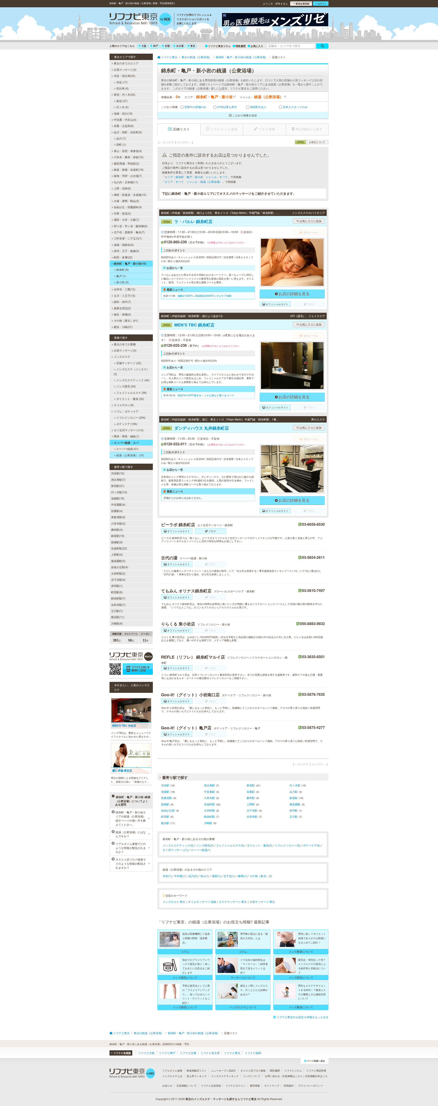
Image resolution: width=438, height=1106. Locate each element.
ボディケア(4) (311, 845)
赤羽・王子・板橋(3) (126, 251)
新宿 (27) (122, 101)
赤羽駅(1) (117, 586)
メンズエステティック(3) (178, 845)
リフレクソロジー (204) (131, 417)
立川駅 (293, 816)
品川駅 (293, 791)
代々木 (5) (122, 107)
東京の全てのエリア (126, 63)
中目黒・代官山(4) (125, 119)
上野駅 (251, 804)
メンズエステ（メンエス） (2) (131, 371)
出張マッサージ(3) (125, 69)
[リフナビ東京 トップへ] (141, 19)
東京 (192, 45)
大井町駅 (209, 810)
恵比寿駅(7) (118, 479)
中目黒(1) (180, 876)
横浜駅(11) (117, 617)
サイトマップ (271, 1085)
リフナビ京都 (188, 1053)
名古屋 (180, 45)
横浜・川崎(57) (123, 327)
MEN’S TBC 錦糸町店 (188, 325)
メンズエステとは (172, 1076)
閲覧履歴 (241, 46)
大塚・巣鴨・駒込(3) (126, 201)
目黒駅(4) (117, 511)
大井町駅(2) (118, 573)
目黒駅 (251, 791)
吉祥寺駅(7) (118, 605)
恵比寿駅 (209, 785)
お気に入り (257, 46)
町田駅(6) (117, 592)
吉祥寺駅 (252, 816)
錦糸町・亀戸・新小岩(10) (130, 263)
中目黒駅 (209, 791)
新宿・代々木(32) (124, 94)
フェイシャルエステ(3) (230, 845)
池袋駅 (165, 791)
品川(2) (193, 876)
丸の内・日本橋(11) (126, 182)
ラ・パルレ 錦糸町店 (187, 221)
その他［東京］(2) (261, 876)
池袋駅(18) (117, 498)
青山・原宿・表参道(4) (128, 151)
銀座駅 (293, 798)
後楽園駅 (294, 804)
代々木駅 (294, 785)
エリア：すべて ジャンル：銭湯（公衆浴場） (193, 182)
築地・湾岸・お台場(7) (128, 176)
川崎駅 (208, 823)
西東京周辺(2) (122, 308)
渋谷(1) (167, 876)
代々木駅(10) (119, 492)
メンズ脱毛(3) (204, 845)
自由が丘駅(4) (119, 567)
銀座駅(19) (117, 536)
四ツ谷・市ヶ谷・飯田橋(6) (130, 226)
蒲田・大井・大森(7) (126, 219)
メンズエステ (122, 356)
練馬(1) (242, 876)
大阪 (143, 45)
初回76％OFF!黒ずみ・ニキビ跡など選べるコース (206, 395)
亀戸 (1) (121, 276)
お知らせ (167, 1085)
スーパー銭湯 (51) (127, 449)
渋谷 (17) (122, 82)
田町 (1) (121, 144)
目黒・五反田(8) (124, 126)
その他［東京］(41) (126, 320)
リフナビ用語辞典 (316, 1070)
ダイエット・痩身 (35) (130, 399)
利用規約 (289, 1085)
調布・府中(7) (122, 302)
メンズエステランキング (225, 1076)
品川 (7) (121, 138)
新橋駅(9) (117, 542)
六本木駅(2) (118, 523)
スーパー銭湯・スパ (126, 443)
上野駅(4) (117, 554)
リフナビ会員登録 (211, 1085)
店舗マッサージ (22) (128, 363)
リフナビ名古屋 (210, 1053)
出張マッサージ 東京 (262, 902)
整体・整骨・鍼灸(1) (126, 436)
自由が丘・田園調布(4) (128, 207)
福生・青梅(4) (122, 314)
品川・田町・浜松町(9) (128, 132)
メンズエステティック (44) (132, 380)
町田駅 (165, 816)
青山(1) (204, 876)
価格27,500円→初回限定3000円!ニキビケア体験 (205, 295)
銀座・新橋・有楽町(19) (128, 169)
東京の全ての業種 (125, 344)
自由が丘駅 (168, 810)
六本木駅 (209, 798)
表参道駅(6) (118, 517)
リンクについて (252, 1076)
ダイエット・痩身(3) (259, 845)
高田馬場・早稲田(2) (126, 163)
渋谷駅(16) (117, 473)
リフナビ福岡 (253, 1053)
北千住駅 (252, 810)
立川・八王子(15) (124, 295)
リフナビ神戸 (167, 1053)
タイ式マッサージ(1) (175, 850)
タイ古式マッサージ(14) (128, 430)
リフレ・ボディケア (126, 411)
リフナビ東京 (232, 1053)
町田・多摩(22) (123, 257)
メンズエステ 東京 (174, 902)
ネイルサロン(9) (124, 405)
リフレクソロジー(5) (287, 845)
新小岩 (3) (122, 282)
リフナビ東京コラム (219, 46)
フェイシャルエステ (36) (131, 392)
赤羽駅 (293, 810)
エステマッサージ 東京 (233, 902)
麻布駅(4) (117, 529)
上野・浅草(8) (122, 188)
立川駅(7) (117, 611)
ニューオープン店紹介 (223, 1070)
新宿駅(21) (117, 486)
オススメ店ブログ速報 (253, 1070)
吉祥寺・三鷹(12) (124, 289)
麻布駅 (251, 798)
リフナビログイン (235, 1085)
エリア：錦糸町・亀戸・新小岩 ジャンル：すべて (196, 177)
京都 (167, 45)
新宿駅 (251, 785)
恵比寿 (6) (122, 88)
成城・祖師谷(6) (124, 245)
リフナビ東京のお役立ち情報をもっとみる (302, 1017)
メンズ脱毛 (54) (126, 386)
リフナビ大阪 (146, 1053)
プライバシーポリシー (310, 1085)
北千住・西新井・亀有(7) (129, 232)
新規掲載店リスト (197, 1070)
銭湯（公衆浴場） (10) (130, 455)
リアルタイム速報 (172, 1070)
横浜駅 (165, 823)
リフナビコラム (293, 1070)
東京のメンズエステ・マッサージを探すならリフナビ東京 (221, 1099)
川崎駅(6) (117, 623)
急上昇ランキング (197, 1076)
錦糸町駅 (209, 816)
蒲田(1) (216, 876)
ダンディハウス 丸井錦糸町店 (196, 428)
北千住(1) (229, 876)
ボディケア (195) (126, 424)
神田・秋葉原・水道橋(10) (130, 195)
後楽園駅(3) (118, 561)
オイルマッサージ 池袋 (202, 902)
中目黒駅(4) (118, 504)
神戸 (155, 45)
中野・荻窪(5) (122, 213)
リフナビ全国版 (122, 1053)
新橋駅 (165, 804)
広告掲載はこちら (292, 1076)
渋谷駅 (165, 785)
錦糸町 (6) (122, 269)
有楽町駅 (209, 804)
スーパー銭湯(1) (201, 850)
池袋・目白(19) (123, 113)
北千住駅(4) (118, 579)
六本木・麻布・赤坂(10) (128, 157)
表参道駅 (166, 798)
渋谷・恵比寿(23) (124, 76)
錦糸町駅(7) (118, 598)
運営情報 (255, 1085)
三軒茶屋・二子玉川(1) (128, 238)
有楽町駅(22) (119, 548)
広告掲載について (187, 1085)
